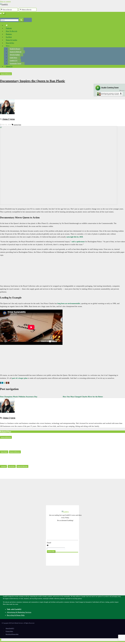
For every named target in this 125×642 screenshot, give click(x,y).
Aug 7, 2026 (6, 463)
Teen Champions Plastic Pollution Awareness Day (18, 397)
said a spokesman (78, 242)
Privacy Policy (9, 631)
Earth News (13, 57)
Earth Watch (4, 452)
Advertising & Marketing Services (19, 612)
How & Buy (10, 43)
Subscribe (51, 551)
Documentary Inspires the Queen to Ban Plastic (32, 81)
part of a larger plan (19, 378)
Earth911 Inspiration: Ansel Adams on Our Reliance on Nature (27, 457)
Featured (3, 466)
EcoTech (9, 37)
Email (49, 543)
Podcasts (9, 28)
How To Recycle (11, 31)
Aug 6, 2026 (6, 477)
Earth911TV (13, 60)
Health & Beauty (15, 49)
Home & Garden (11, 40)
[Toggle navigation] (3, 13)
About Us (9, 66)
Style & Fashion (15, 55)
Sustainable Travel (15, 63)
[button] (1, 16)
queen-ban (17, 125)
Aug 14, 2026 (7, 448)
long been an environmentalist (68, 303)
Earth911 (17, 448)
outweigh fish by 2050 (74, 237)
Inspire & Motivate (15, 52)
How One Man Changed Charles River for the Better (83, 397)
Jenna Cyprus (8, 119)
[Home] (1, 13)
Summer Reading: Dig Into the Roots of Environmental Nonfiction (29, 472)
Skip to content (5, 1)
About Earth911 (10, 628)
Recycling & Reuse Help (16, 615)
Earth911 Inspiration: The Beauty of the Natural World (24, 442)
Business (9, 34)
